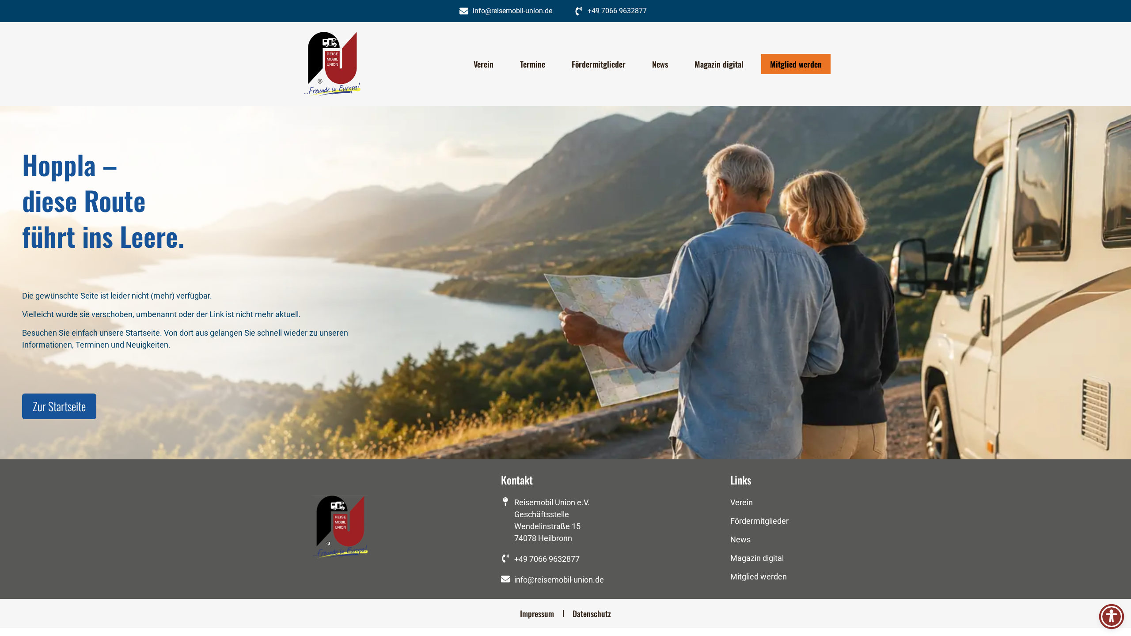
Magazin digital (719, 64)
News (660, 64)
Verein (483, 64)
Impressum (537, 613)
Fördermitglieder (599, 64)
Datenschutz (592, 613)
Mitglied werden (796, 64)
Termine (532, 64)
